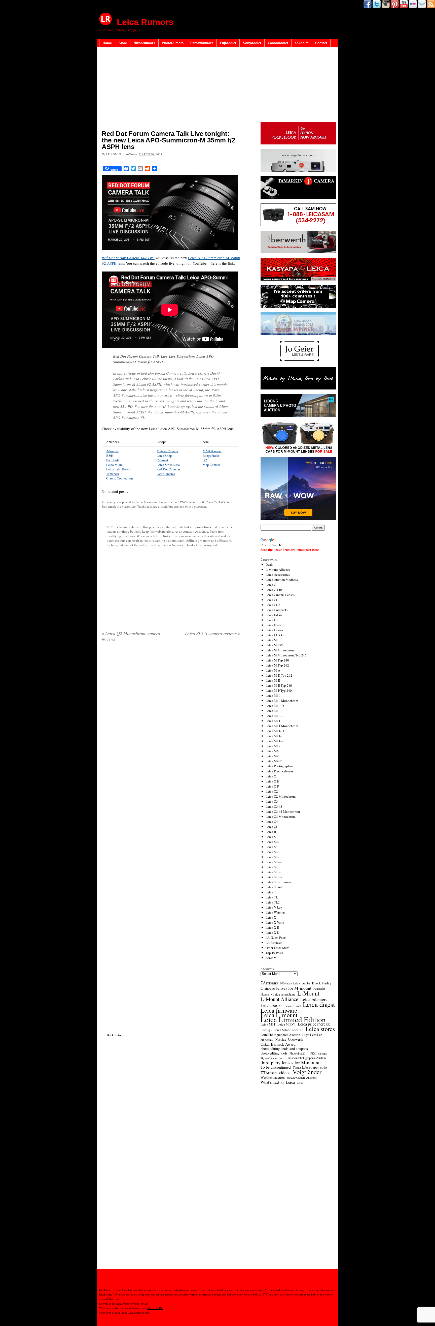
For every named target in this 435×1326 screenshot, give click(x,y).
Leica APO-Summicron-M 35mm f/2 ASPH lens (201, 502)
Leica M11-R (275, 741)
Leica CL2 (273, 604)
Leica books (271, 1005)
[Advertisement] (171, 89)
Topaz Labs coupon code (310, 1067)
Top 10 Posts (274, 952)
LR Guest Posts (276, 937)
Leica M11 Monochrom (282, 726)
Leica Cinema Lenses (280, 594)
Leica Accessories (278, 574)
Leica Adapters (313, 999)
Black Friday (321, 983)
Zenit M (271, 957)
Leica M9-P (273, 761)
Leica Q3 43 (274, 806)
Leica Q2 (272, 791)
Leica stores (320, 1029)
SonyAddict (252, 43)
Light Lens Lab (312, 1035)
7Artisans (269, 983)
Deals (269, 564)
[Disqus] (171, 836)
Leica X (271, 917)
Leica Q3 (272, 801)
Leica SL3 (272, 867)
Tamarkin (112, 473)
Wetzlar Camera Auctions (302, 1077)
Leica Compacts (276, 610)
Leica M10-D (275, 705)
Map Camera (211, 464)
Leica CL (272, 599)
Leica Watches (275, 912)
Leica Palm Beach (118, 469)
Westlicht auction (273, 1077)
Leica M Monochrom (280, 650)
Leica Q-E (272, 781)
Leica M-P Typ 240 (279, 690)
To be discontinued (276, 1067)
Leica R (271, 831)
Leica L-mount (279, 1015)
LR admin (113, 154)
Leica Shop (164, 455)
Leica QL (272, 826)
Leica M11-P (274, 736)
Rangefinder (211, 455)
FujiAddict (228, 43)
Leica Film (273, 620)
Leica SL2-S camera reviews (212, 633)
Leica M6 (272, 751)
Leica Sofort (274, 887)
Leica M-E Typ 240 (279, 685)
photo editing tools (274, 1053)
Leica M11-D (275, 731)
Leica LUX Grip (276, 635)
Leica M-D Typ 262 (279, 675)
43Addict (301, 43)
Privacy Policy (251, 1294)
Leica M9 (272, 756)
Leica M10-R (275, 715)
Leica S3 (271, 847)
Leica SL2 (272, 857)
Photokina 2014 (298, 1053)
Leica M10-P (274, 710)
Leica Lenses (144, 502)
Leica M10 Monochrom (282, 700)
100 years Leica (290, 983)
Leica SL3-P (274, 872)
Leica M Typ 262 (277, 665)
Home (107, 43)
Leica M (271, 640)
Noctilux (280, 1039)
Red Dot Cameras (168, 469)
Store (123, 43)
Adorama (112, 451)
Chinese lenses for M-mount (286, 988)
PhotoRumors (173, 43)
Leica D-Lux (274, 615)
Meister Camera (167, 451)
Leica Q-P (272, 786)
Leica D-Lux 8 (292, 1006)
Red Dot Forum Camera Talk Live (128, 257)
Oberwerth (295, 1039)
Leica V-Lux (274, 907)
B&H (109, 455)
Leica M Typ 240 (277, 660)
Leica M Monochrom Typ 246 (286, 655)
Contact (321, 43)
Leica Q (271, 776)
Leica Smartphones (279, 882)
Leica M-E (273, 680)
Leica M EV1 (275, 645)
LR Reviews (274, 942)
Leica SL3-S (274, 877)
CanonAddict (278, 43)
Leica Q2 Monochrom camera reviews (131, 636)
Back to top (115, 1035)
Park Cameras (166, 473)
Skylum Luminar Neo (272, 1058)
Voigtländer (307, 1072)
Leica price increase (314, 1024)
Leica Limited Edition (293, 1019)
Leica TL (272, 897)
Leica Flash (273, 625)
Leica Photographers (280, 766)
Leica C (271, 584)
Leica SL (272, 852)
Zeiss (300, 1082)
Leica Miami (115, 464)
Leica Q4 (272, 821)
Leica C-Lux (274, 589)
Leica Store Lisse (168, 464)
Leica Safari (282, 1030)
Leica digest (319, 1004)
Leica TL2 (273, 902)
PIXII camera (318, 1053)
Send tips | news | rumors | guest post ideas (290, 549)
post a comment (195, 506)
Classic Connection (119, 478)
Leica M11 (273, 720)
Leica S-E (272, 841)
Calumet (162, 460)
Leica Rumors (145, 22)
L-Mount (308, 993)
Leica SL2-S (274, 862)
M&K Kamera (212, 451)
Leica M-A (273, 670)
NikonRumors (144, 43)
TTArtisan (269, 1072)
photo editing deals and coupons (284, 1048)
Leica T (271, 892)
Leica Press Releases (279, 771)
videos (285, 1072)
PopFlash (112, 460)
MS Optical (267, 1039)
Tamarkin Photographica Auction (306, 1058)
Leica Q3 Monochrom (281, 816)
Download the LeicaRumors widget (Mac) (123, 1303)
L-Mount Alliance (278, 569)
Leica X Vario (275, 922)
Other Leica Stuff (277, 947)
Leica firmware (279, 1010)
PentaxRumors (201, 43)
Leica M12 (273, 746)
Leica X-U (272, 932)
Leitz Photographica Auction (280, 1034)
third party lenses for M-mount (290, 1062)
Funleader (319, 988)
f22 (205, 460)
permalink (129, 506)
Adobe (306, 983)
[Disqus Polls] (171, 710)
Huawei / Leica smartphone (278, 994)
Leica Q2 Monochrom (281, 796)
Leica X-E (272, 927)
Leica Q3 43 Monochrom (283, 811)
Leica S (271, 836)
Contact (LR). (155, 1308)
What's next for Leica (278, 1082)
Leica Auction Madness (282, 579)
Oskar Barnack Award (278, 1044)
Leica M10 (273, 695)
